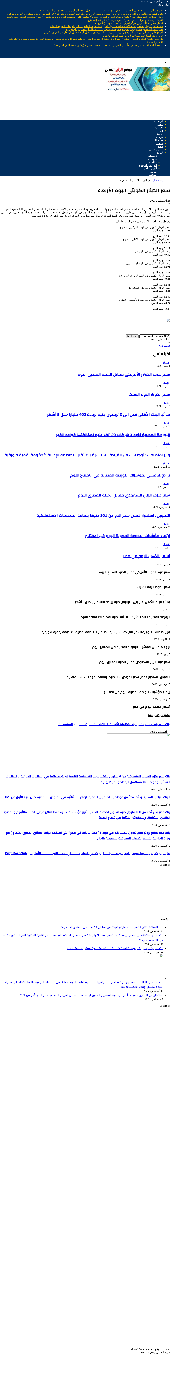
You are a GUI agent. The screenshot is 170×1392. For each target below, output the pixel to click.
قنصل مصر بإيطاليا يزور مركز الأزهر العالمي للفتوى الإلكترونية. (128, 23)
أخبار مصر (157, 127)
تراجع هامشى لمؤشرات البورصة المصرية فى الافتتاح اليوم (120, 475)
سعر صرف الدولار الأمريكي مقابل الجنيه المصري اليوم (124, 374)
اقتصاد (159, 143)
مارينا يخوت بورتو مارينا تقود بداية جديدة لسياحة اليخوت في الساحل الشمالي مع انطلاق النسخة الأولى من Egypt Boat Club (87, 853)
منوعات (152, 159)
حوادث (159, 137)
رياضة (160, 133)
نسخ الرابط (132, 336)
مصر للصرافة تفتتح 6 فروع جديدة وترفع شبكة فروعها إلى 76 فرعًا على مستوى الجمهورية (114, 29)
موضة (153, 171)
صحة (160, 146)
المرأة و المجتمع (148, 165)
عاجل (160, 124)
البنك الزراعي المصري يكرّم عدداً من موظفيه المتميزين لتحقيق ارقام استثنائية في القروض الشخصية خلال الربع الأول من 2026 (86, 797)
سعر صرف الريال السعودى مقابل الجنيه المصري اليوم (124, 495)
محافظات (158, 140)
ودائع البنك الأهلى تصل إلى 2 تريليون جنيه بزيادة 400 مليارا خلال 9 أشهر (108, 414)
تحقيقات (152, 155)
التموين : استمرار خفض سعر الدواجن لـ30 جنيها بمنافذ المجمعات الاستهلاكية (103, 515)
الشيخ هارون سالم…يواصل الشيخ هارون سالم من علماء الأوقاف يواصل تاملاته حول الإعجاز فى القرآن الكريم (103, 32)
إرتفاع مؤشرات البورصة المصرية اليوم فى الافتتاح (127, 535)
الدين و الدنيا (150, 168)
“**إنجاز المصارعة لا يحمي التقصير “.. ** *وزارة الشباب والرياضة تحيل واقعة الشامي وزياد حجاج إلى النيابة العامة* (100, 10)
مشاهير (152, 174)
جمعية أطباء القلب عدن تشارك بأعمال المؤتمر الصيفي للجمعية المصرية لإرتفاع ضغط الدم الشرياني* (108, 45)
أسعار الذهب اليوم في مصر (146, 556)
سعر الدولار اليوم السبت (149, 394)
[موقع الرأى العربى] (137, 90)
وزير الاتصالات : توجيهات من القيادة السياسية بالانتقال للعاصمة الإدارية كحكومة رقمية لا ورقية (87, 455)
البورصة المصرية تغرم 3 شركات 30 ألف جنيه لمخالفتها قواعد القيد (113, 434)
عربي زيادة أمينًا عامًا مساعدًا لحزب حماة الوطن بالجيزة (133, 35)
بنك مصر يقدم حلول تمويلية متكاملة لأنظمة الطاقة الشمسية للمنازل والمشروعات (114, 724)
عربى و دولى (156, 149)
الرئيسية (158, 121)
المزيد (160, 152)
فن (161, 130)
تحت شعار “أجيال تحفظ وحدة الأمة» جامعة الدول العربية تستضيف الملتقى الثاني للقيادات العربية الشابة (106, 26)
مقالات (153, 162)
